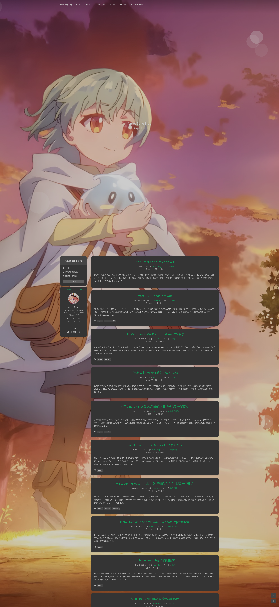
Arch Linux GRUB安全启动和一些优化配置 (154, 445)
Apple (100, 321)
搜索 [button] (74, 281)
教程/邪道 (171, 411)
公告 (172, 266)
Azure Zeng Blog (65, 5)
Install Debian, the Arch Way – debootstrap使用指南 (155, 522)
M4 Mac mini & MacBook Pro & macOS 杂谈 (154, 334)
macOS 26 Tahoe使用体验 (155, 296)
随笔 (173, 339)
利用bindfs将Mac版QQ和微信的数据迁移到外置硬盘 (155, 407)
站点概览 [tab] (68, 289)
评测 (173, 300)
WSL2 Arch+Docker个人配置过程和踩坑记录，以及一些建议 (155, 483)
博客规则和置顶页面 (72, 272)
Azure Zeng (157, 266)
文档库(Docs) (74, 332)
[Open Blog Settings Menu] (273, 601)
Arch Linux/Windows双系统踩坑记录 (155, 599)
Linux (100, 470)
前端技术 (107, 509)
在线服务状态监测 (71, 276)
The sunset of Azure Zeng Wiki (154, 262)
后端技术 (115, 509)
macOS (107, 321)
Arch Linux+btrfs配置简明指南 (155, 560)
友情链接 (68, 268)
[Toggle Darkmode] (273, 595)
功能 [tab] (80, 289)
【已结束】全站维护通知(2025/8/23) (155, 373)
